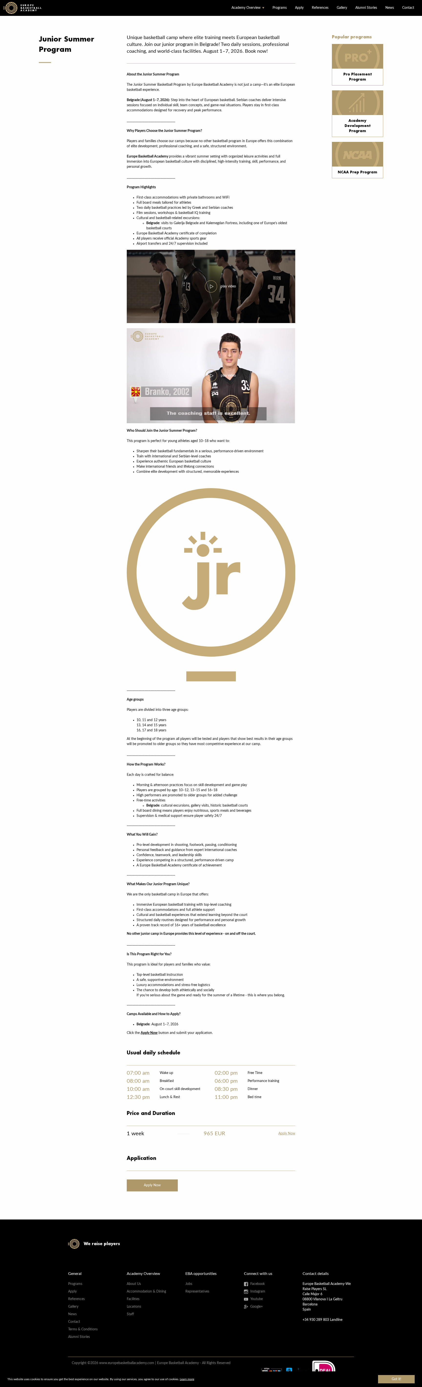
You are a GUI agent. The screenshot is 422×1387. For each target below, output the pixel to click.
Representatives (197, 1291)
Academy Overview (246, 8)
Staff (130, 1314)
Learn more (187, 1379)
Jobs (188, 1284)
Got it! (396, 1379)
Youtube (256, 1299)
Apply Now (286, 1133)
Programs (280, 8)
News (389, 8)
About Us (134, 1284)
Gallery (342, 8)
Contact (408, 8)
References (320, 8)
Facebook (257, 1284)
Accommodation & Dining (146, 1291)
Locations (134, 1306)
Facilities (133, 1299)
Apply (299, 8)
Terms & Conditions (83, 1329)
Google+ (256, 1306)
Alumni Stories (366, 8)
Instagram (257, 1291)
